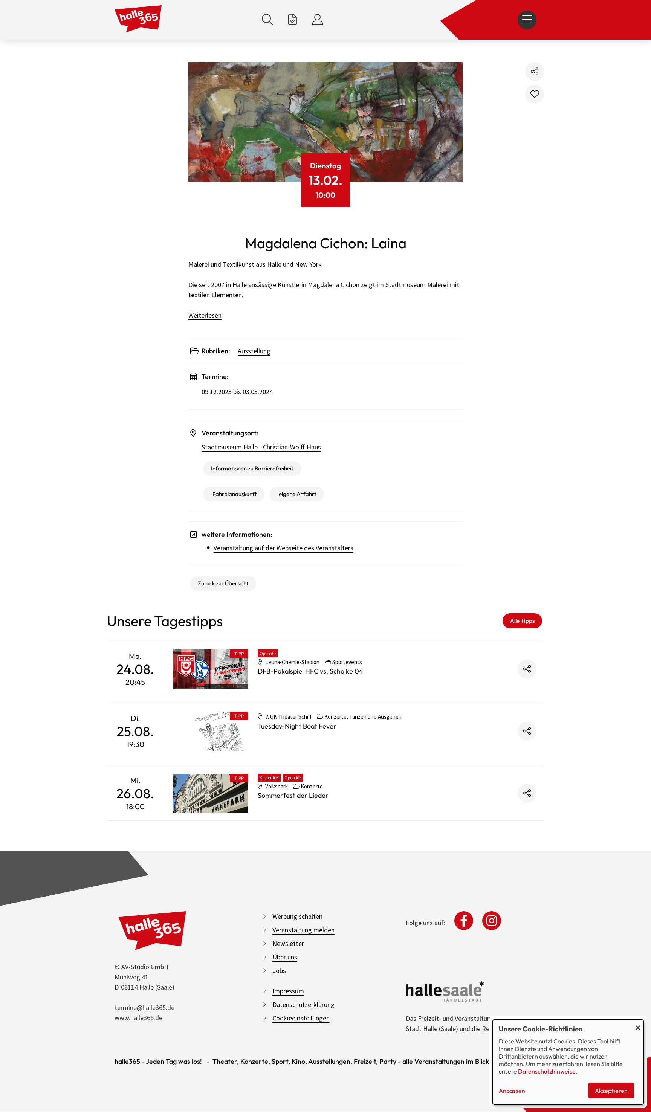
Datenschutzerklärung (303, 1004)
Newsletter (288, 943)
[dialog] (568, 1062)
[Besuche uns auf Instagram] (491, 920)
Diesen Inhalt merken (534, 94)
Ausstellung (254, 351)
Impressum (288, 991)
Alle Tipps (522, 620)
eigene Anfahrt (297, 494)
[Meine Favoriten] (292, 20)
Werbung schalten (297, 916)
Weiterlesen (205, 315)
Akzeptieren (611, 1090)
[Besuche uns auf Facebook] (463, 920)
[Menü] (527, 20)
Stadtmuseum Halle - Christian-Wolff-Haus (261, 447)
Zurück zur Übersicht (223, 583)
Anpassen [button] (512, 1090)
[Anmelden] (317, 20)
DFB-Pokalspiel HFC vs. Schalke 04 (310, 671)
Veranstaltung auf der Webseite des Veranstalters (283, 548)
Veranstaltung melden (303, 930)
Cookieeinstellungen (301, 1018)
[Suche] (267, 20)
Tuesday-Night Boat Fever (297, 726)
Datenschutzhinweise (547, 1071)
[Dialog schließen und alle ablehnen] (637, 1024)
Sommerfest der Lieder (293, 795)
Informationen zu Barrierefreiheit (252, 468)
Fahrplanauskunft (234, 494)
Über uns (284, 957)
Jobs (279, 970)
